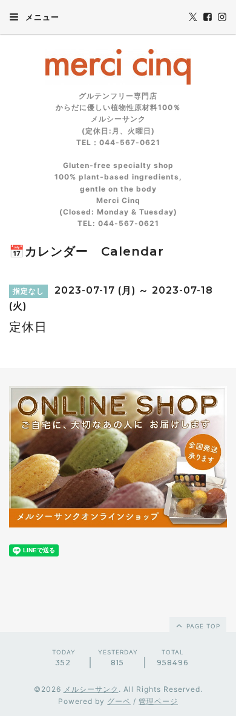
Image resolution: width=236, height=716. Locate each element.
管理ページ (158, 701)
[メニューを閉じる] (118, 358)
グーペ (119, 701)
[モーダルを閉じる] (118, 358)
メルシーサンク (91, 689)
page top (202, 626)
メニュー (41, 17)
